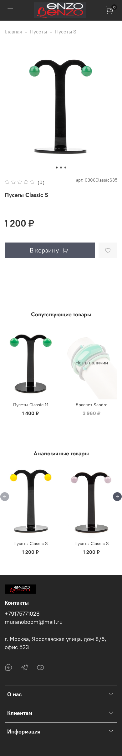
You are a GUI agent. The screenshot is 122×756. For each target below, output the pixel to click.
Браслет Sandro (92, 404)
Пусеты (38, 31)
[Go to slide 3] (65, 167)
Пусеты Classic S (30, 543)
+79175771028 (22, 613)
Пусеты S (65, 31)
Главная (13, 31)
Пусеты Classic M (30, 404)
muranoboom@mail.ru (34, 621)
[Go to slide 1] (57, 167)
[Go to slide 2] (61, 167)
